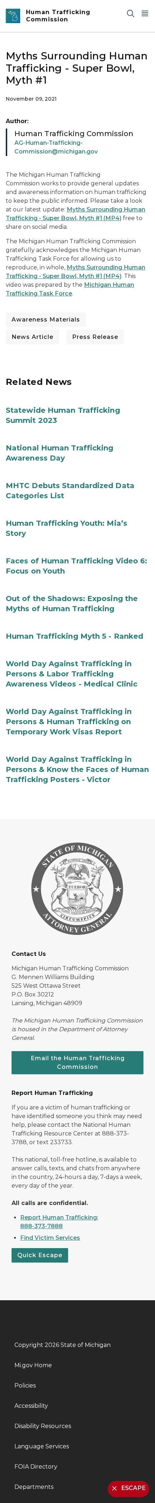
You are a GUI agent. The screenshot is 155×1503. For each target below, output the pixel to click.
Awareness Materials (46, 319)
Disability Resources (42, 1426)
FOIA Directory (35, 1466)
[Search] (130, 13)
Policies (25, 1385)
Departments (33, 1486)
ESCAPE (133, 1488)
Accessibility (31, 1405)
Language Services (41, 1446)
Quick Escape (39, 1255)
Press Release (95, 336)
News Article (32, 336)
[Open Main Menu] (145, 13)
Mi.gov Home (33, 1365)
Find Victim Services (50, 1237)
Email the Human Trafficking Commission (78, 1062)
